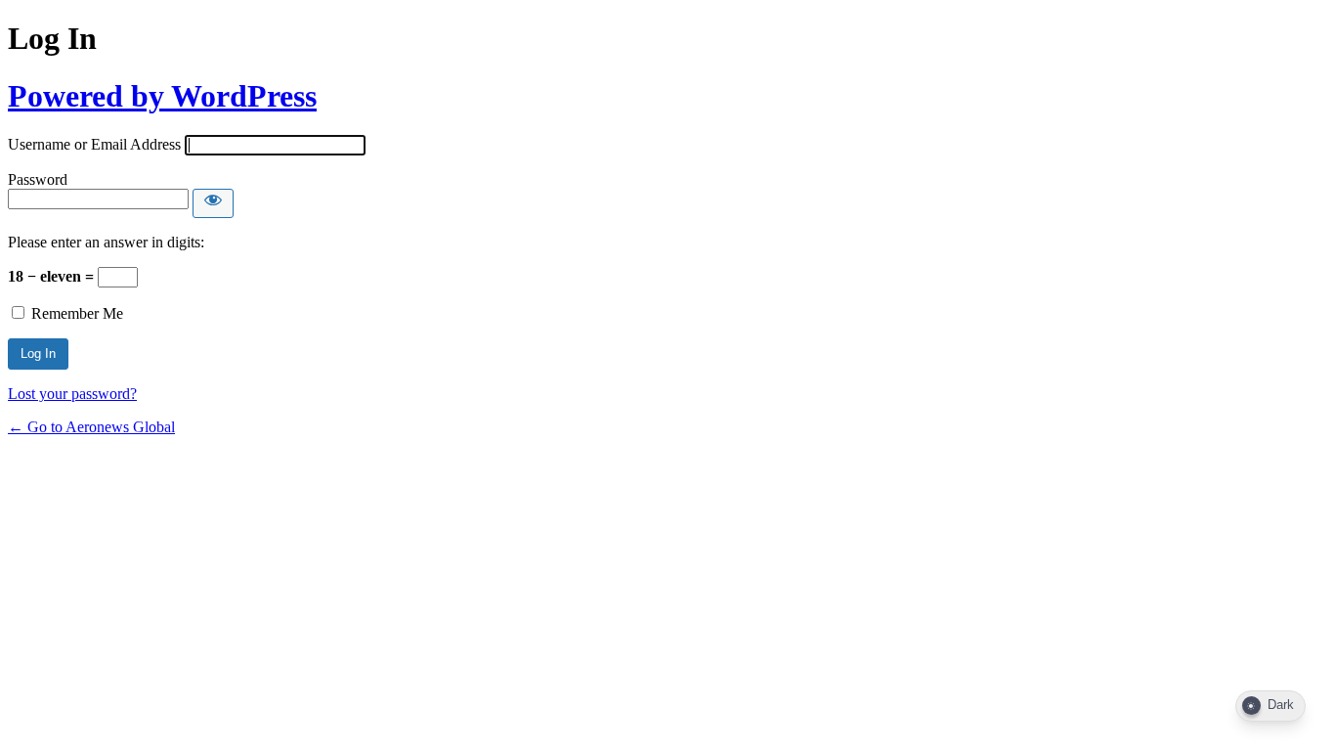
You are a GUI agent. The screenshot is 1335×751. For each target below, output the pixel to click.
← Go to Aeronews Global (91, 427)
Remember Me (77, 313)
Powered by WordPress (162, 95)
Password (37, 179)
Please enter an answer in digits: (106, 242)
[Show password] (213, 203)
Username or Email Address (94, 144)
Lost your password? (72, 393)
